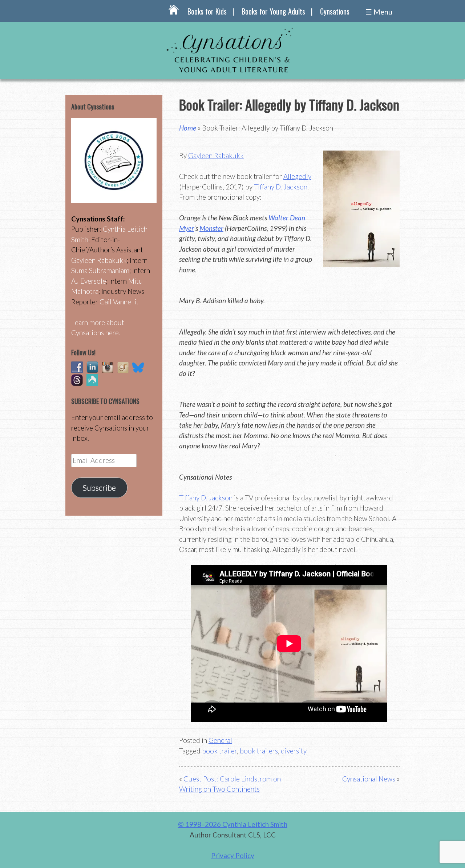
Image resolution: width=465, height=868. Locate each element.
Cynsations (334, 11)
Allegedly (297, 176)
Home (187, 128)
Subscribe (99, 487)
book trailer (219, 751)
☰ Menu (378, 11)
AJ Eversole (88, 281)
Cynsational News (368, 779)
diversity (294, 751)
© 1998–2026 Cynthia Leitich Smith (232, 824)
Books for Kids (207, 11)
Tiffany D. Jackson (280, 187)
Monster (211, 228)
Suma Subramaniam (100, 270)
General (220, 740)
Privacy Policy (232, 855)
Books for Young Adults (273, 11)
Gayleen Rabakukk (216, 155)
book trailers (259, 751)
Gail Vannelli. (119, 301)
